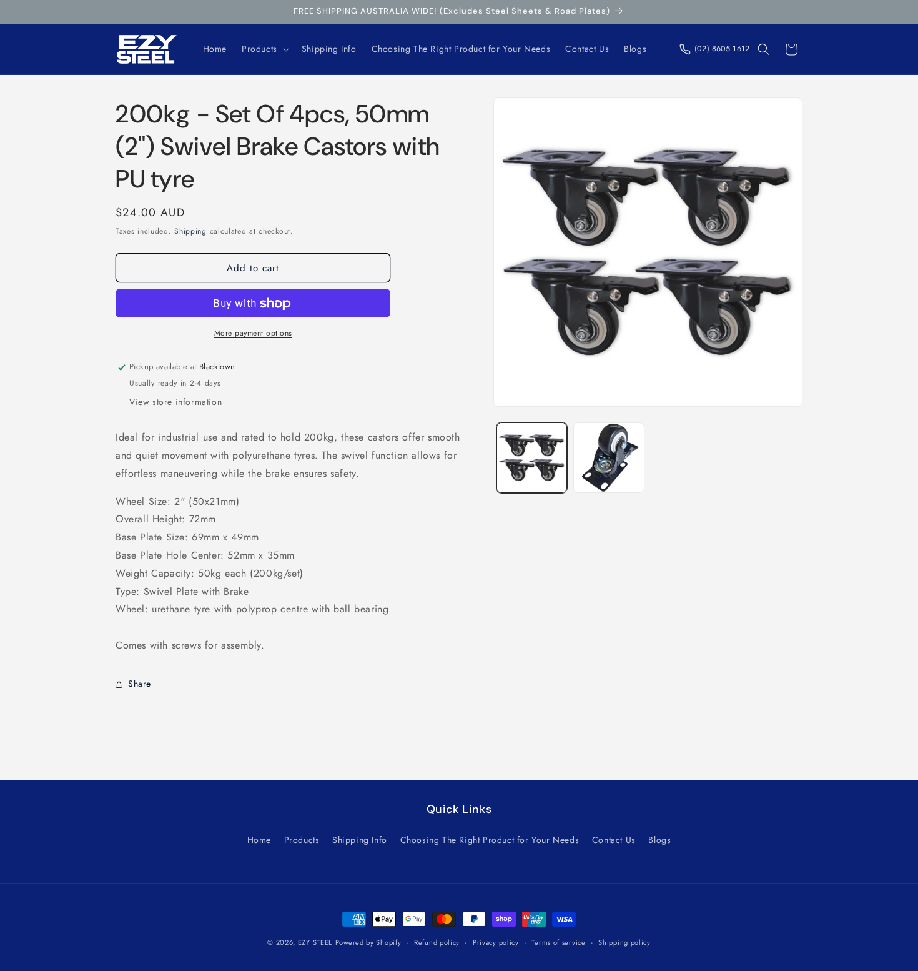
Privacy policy (496, 942)
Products (302, 840)
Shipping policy (624, 942)
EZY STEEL (315, 942)
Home (259, 840)
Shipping (190, 231)
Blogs (659, 840)
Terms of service (558, 942)
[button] (264, 49)
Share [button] (139, 683)
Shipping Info (359, 840)
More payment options (253, 333)
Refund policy (437, 942)
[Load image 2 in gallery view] (608, 457)
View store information (175, 402)
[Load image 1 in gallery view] (531, 457)
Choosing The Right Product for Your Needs (490, 840)
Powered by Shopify (368, 942)
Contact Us (614, 840)
